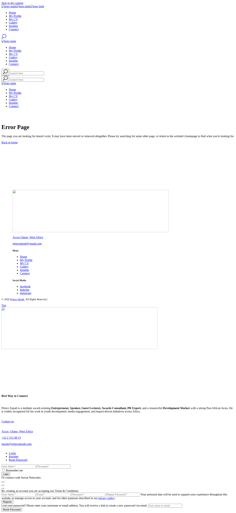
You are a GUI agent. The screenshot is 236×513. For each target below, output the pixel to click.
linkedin (24, 289)
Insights (24, 270)
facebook (25, 286)
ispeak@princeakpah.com (16, 444)
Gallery (24, 266)
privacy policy (106, 498)
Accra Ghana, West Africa (28, 237)
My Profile (26, 260)
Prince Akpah (17, 299)
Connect (25, 273)
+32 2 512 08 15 (11, 437)
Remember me (14, 470)
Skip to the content (12, 3)
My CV (24, 263)
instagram (25, 293)
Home (23, 256)
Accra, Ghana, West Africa (17, 431)
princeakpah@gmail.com (27, 243)
